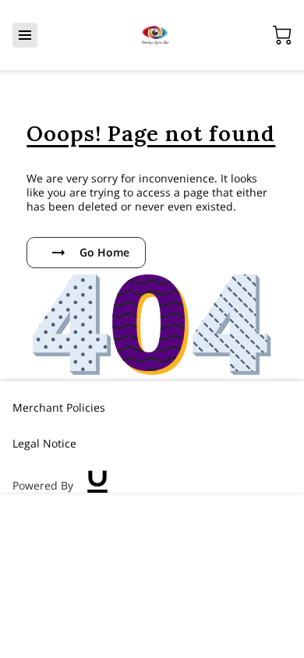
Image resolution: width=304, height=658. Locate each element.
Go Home (104, 252)
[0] (282, 35)
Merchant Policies (58, 407)
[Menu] (24, 35)
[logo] (97, 485)
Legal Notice (44, 443)
